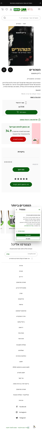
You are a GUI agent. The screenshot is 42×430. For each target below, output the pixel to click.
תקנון (21, 361)
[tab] (21, 152)
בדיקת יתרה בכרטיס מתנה (21, 384)
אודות (21, 265)
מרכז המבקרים (21, 316)
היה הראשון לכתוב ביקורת (21, 184)
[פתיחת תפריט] (39, 10)
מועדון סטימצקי (21, 282)
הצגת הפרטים (21, 231)
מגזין (21, 293)
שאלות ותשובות (21, 345)
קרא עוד (38, 90)
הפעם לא (28, 238)
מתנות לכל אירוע (21, 288)
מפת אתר (21, 333)
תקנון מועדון (21, 372)
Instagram (22, 412)
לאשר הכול (28, 235)
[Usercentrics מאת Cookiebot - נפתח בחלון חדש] (25, 210)
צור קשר (21, 378)
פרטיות (21, 400)
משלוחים (21, 350)
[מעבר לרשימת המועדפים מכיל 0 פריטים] (7, 10)
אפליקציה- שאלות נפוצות (21, 395)
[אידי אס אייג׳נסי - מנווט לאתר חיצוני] (17, 427)
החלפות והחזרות (21, 356)
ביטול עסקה (21, 322)
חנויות (21, 271)
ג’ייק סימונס (35, 73)
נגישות (21, 304)
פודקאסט (21, 299)
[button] (11, 10)
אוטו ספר (21, 338)
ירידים (21, 277)
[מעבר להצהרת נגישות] (34, 427)
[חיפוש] (5, 18)
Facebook (22, 407)
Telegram (22, 418)
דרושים (21, 327)
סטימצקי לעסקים (21, 311)
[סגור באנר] (16, 209)
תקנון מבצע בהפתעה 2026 (21, 367)
